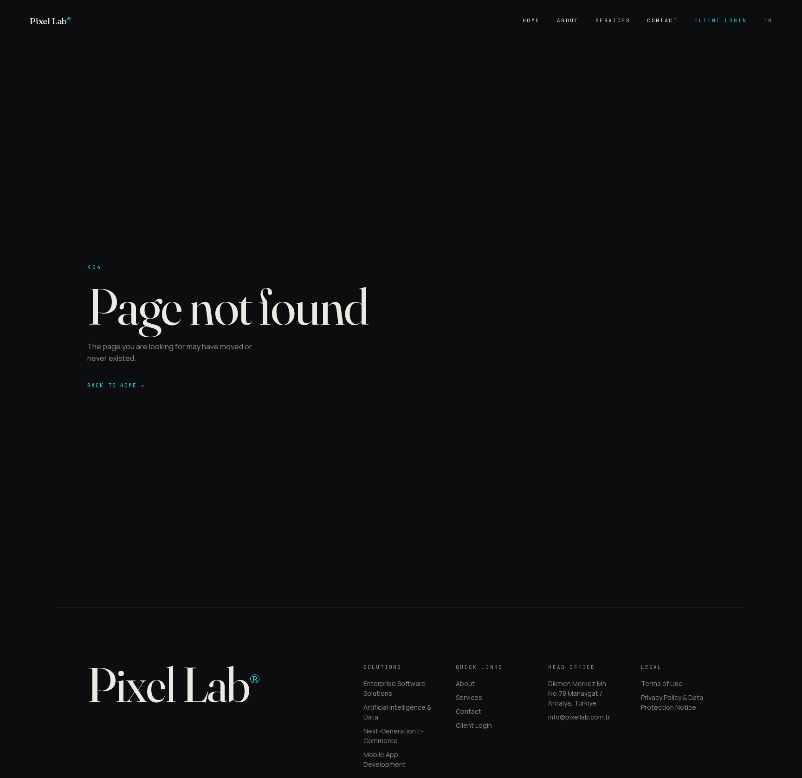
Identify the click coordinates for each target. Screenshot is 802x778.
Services (612, 20)
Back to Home (116, 385)
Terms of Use (662, 683)
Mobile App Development (384, 759)
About (568, 20)
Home (531, 20)
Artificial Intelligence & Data (397, 712)
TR (767, 20)
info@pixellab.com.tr (579, 717)
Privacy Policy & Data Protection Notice (672, 702)
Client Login (720, 20)
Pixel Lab (50, 20)
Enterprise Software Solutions (394, 688)
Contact (662, 20)
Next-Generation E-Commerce (393, 735)
